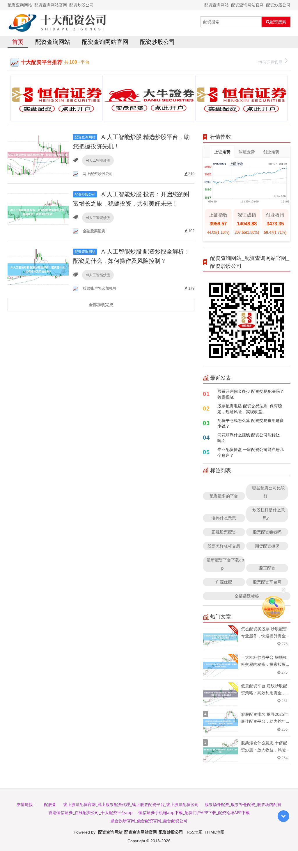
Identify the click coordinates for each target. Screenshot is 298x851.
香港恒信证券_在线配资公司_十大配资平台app (90, 812)
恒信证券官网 (270, 62)
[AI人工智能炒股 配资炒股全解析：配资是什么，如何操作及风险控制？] (38, 269)
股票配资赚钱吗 (267, 532)
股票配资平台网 (267, 582)
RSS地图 (195, 832)
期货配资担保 (267, 546)
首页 (18, 42)
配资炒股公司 (157, 42)
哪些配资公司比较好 (268, 492)
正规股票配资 (224, 532)
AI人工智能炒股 (98, 160)
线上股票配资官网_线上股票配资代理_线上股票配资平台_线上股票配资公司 (131, 804)
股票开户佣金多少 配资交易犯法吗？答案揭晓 (250, 394)
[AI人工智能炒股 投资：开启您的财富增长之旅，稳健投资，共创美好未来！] (38, 212)
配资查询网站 (52, 42)
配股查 (50, 804)
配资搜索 (278, 21)
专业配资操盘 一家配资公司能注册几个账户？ (250, 452)
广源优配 (224, 582)
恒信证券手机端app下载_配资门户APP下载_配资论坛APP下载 (194, 812)
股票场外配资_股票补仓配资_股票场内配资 (243, 804)
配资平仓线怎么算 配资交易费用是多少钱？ (250, 423)
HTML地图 (214, 832)
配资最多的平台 (224, 496)
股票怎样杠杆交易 (223, 546)
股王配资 (267, 568)
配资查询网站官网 (105, 42)
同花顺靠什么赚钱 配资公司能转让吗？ (248, 437)
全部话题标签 (247, 596)
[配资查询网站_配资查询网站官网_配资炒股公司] (57, 21)
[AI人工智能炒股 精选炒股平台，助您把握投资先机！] (38, 154)
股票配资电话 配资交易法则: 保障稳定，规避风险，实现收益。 (249, 408)
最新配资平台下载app (225, 564)
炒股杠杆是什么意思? (268, 514)
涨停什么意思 (224, 518)
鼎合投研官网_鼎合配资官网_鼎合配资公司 (149, 820)
